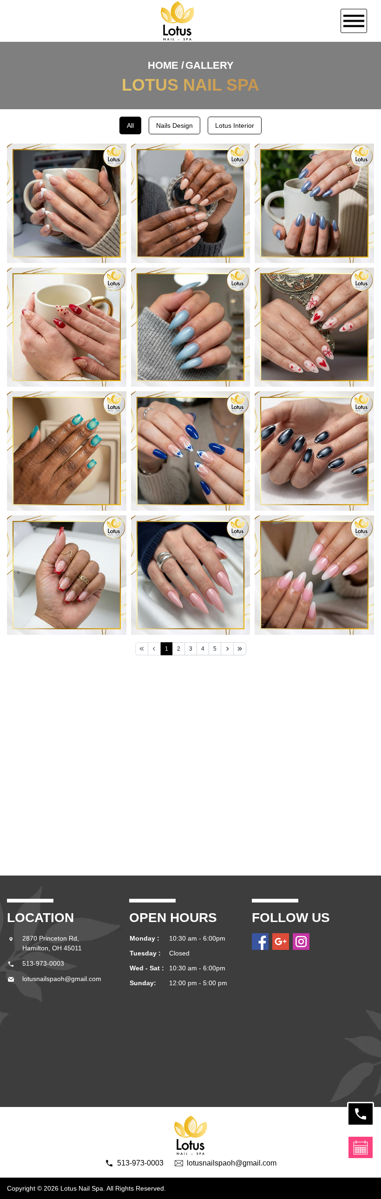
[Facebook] (260, 941)
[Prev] (154, 648)
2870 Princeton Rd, (51, 938)
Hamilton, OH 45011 (52, 948)
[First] (141, 648)
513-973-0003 (43, 963)
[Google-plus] (280, 941)
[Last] (239, 648)
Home (163, 65)
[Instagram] (301, 941)
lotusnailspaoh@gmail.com (61, 978)
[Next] (227, 648)
